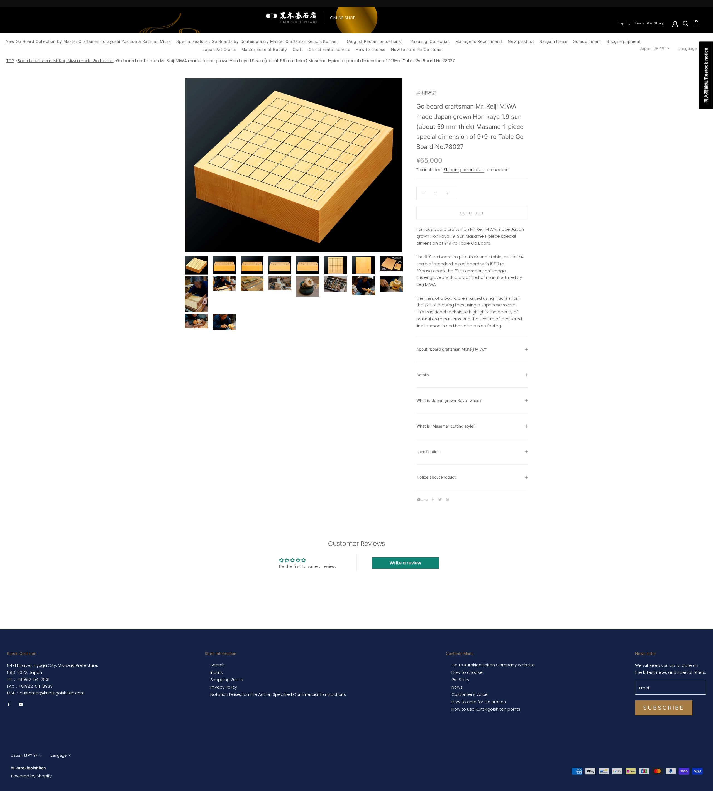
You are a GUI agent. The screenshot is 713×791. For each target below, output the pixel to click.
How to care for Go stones (417, 49)
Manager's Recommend (478, 41)
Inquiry (624, 23)
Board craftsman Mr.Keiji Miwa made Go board (66, 60)
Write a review (405, 563)
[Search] (686, 23)
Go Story (655, 23)
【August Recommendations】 (375, 41)
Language (687, 48)
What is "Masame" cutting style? (445, 426)
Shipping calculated (464, 170)
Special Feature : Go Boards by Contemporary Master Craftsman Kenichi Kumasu (257, 41)
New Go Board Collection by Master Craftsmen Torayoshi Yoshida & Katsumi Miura (88, 41)
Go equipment (587, 41)
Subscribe (663, 707)
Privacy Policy (223, 687)
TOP (10, 60)
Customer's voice (469, 694)
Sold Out (472, 213)
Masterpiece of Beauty (264, 49)
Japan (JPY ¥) (653, 48)
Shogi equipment (624, 41)
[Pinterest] (447, 499)
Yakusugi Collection (430, 41)
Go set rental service (329, 49)
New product (521, 41)
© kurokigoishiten (28, 767)
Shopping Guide (226, 679)
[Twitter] (440, 499)
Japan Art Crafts (219, 49)
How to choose (370, 49)
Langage (58, 755)
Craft (298, 49)
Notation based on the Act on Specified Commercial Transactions (278, 694)
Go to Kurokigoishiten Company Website (493, 665)
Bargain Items (553, 41)
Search (217, 665)
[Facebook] (432, 499)
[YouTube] (21, 704)
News (639, 23)
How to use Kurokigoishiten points (485, 709)
